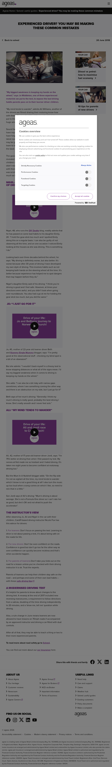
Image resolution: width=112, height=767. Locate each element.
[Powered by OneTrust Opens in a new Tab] (85, 203)
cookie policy (40, 155)
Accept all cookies (82, 196)
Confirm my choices (58, 196)
